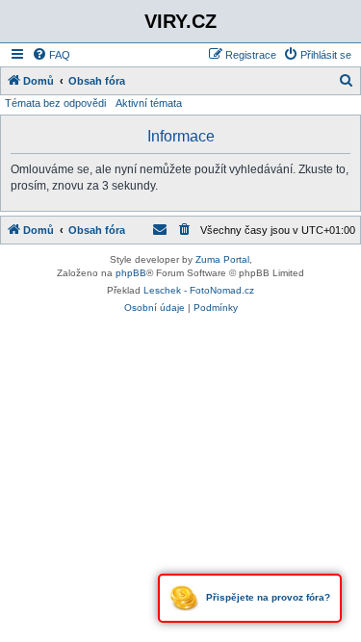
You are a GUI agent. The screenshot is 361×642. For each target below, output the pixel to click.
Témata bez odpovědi (55, 103)
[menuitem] (51, 54)
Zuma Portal (222, 259)
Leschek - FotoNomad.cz (198, 290)
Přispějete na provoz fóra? (266, 597)
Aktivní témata (149, 103)
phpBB (131, 273)
